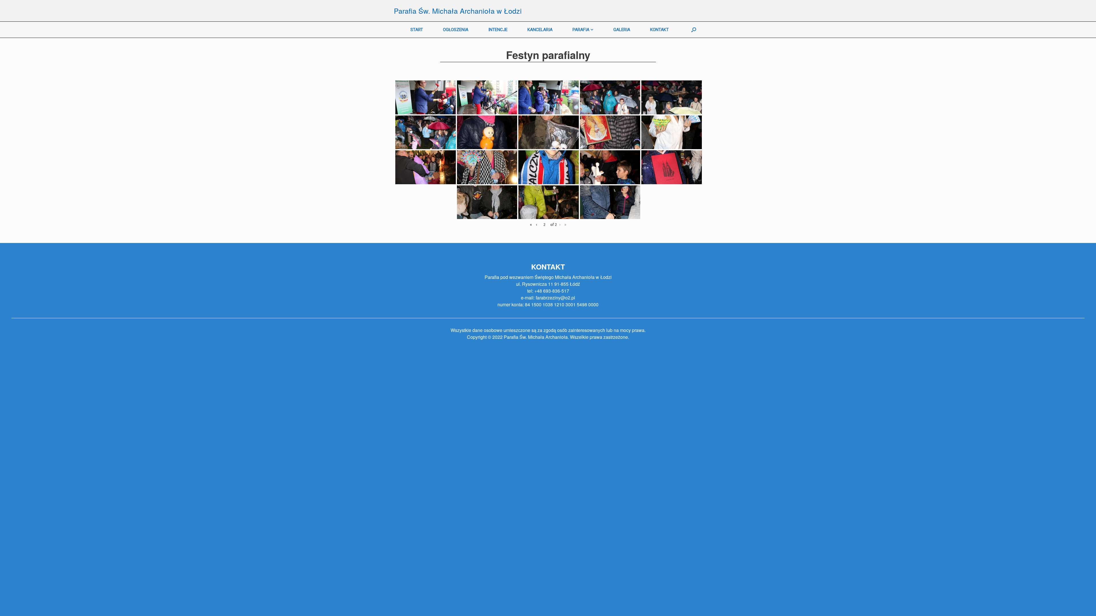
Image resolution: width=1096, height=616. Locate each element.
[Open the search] (693, 30)
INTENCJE (497, 29)
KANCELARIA (540, 29)
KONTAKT (659, 29)
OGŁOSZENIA (455, 29)
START (416, 29)
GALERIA (621, 29)
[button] (9, 8)
